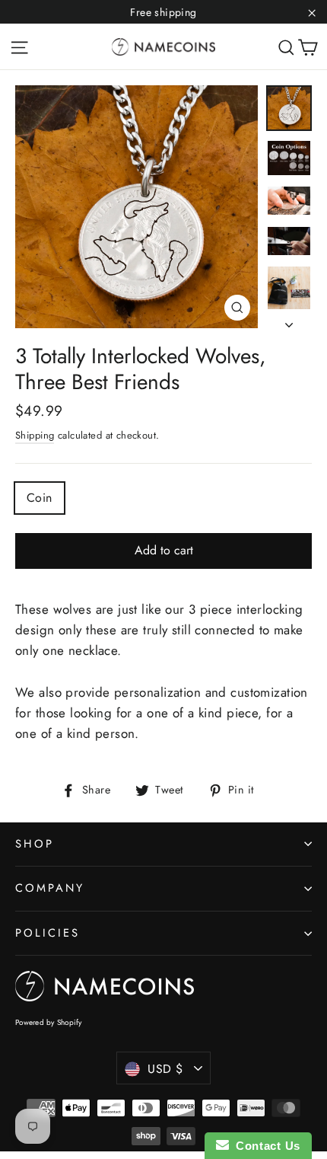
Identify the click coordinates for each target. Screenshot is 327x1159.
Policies (47, 932)
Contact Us (264, 1145)
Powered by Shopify (48, 1022)
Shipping (34, 435)
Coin (39, 497)
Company (49, 888)
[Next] (289, 320)
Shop (34, 843)
